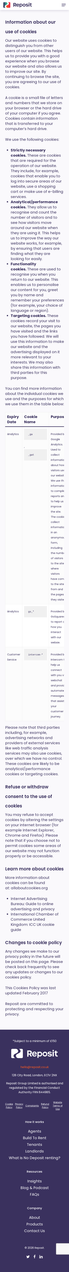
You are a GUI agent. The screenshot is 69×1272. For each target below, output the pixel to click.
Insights (34, 1181)
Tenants (34, 1144)
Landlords (34, 1151)
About (34, 1217)
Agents (34, 1131)
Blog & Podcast (34, 1187)
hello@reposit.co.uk (34, 1067)
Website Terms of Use (58, 1106)
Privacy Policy (19, 1105)
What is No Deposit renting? (34, 1157)
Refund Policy (45, 1105)
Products (34, 1224)
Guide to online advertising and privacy (33, 906)
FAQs (34, 1194)
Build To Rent (34, 1137)
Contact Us (34, 1230)
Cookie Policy (9, 1105)
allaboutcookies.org (29, 888)
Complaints (32, 1105)
